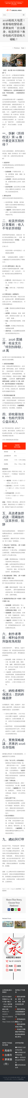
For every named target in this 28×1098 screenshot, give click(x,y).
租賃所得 (4, 890)
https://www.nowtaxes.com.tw (12, 1022)
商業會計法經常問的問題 (20, 1048)
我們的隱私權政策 (20, 1066)
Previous (17, 48)
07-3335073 (9, 1017)
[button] (4, 925)
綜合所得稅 (18, 889)
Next (22, 48)
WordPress (21, 1079)
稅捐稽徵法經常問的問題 (20, 1053)
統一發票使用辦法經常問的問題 (20, 1059)
